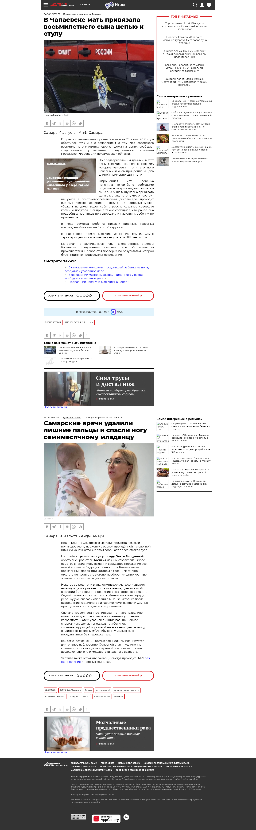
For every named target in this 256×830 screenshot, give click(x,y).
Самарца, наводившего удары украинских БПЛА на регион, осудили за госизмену (184, 68)
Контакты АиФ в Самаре (179, 767)
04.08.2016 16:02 (52, 14)
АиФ (66, 115)
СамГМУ (48, 518)
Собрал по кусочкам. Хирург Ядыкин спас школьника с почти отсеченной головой (192, 115)
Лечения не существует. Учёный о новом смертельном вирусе (190, 160)
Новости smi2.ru (55, 407)
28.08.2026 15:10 (52, 417)
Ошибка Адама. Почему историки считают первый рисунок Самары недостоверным (184, 54)
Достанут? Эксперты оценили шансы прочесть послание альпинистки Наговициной (192, 150)
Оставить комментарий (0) (128, 296)
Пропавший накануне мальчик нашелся (97, 282)
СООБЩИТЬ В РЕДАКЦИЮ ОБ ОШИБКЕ (135, 770)
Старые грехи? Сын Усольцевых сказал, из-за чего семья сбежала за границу (191, 426)
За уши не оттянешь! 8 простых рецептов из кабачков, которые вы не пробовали (192, 138)
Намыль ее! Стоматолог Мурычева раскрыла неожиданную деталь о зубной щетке (190, 438)
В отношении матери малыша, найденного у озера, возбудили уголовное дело (104, 276)
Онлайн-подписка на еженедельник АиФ (167, 763)
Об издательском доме (84, 763)
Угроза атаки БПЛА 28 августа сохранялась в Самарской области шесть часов (184, 26)
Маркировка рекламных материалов (91, 770)
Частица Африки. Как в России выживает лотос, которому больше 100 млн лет (191, 449)
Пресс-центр (107, 763)
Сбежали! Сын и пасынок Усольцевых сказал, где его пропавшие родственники (192, 104)
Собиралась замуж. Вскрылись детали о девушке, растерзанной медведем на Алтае (189, 484)
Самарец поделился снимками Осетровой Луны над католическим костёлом (184, 82)
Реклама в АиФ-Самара (83, 767)
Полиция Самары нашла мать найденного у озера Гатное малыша (75, 350)
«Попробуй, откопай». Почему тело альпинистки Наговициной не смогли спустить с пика (191, 127)
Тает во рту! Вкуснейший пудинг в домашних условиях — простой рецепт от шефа (190, 472)
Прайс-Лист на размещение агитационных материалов (131, 767)
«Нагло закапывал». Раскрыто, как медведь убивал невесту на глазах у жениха (191, 461)
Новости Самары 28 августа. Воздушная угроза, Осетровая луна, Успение (184, 40)
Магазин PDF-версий (129, 763)
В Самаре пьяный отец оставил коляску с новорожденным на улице (131, 350)
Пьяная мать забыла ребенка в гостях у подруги (75, 360)
